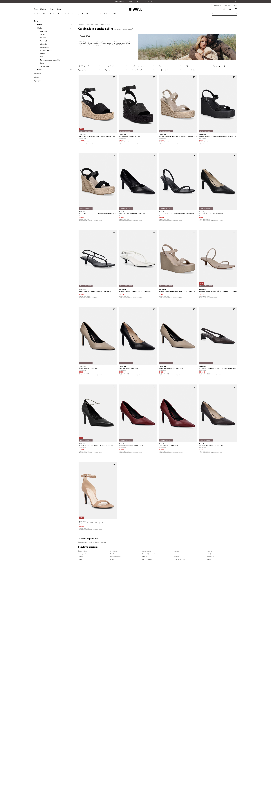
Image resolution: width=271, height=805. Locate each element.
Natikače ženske (147, 559)
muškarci (43, 9)
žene (36, 9)
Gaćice (80, 559)
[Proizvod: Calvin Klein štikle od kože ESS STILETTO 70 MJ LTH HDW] (138, 181)
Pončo (112, 559)
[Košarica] (236, 9)
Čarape (176, 553)
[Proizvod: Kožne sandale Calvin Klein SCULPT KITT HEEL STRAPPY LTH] (178, 181)
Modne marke (91, 14)
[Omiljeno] (230, 9)
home (59, 9)
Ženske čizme (210, 556)
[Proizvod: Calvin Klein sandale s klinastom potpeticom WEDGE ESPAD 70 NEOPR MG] (97, 104)
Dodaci (60, 14)
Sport (67, 14)
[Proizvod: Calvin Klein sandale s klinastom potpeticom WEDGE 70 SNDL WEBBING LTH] (218, 104)
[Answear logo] (135, 9)
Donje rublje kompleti (148, 553)
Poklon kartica (117, 14)
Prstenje (209, 553)
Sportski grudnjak (115, 556)
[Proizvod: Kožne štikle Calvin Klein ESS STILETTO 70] (218, 181)
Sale (100, 14)
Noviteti (37, 14)
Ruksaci (107, 14)
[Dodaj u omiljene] (114, 77)
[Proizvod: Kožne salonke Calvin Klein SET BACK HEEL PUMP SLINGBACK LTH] (218, 336)
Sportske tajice (146, 551)
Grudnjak (81, 556)
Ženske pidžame (82, 551)
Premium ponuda (77, 14)
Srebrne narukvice (179, 559)
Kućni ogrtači (82, 553)
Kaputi (112, 553)
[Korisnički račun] (224, 9)
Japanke (144, 556)
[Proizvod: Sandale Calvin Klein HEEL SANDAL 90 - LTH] (97, 490)
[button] (90, 66)
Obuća (52, 14)
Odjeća (45, 14)
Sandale (176, 551)
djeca (52, 9)
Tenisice (209, 559)
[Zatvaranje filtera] (235, 1)
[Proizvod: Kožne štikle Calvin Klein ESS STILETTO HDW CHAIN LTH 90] (97, 413)
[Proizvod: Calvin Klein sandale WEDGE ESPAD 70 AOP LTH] (138, 104)
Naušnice (209, 551)
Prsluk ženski (114, 551)
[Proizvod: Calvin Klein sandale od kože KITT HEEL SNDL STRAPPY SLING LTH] (97, 258)
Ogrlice (176, 556)
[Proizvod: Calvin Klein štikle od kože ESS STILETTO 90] (97, 336)
